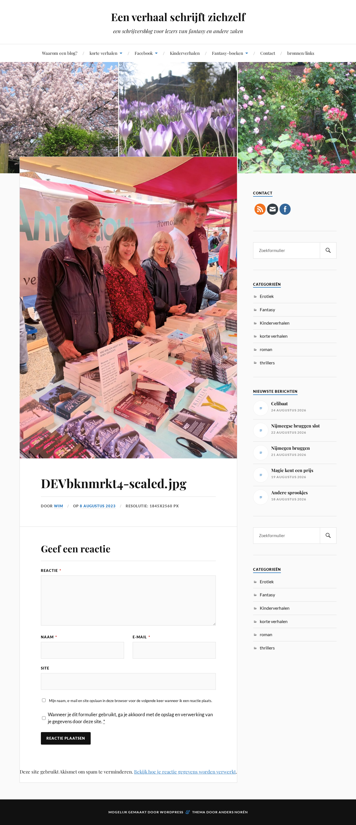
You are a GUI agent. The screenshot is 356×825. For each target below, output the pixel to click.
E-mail (141, 637)
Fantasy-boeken (227, 53)
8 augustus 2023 (98, 506)
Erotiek (267, 296)
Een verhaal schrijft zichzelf (178, 17)
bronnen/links (300, 53)
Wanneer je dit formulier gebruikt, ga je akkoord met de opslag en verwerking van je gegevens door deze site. (130, 718)
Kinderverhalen (185, 53)
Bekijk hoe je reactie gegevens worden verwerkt (185, 772)
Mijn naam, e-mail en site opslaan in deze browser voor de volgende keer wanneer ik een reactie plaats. (130, 700)
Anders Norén (233, 812)
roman (266, 349)
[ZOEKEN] (328, 250)
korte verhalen (103, 53)
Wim (58, 506)
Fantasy (267, 309)
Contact (267, 53)
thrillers (267, 362)
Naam (49, 637)
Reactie (51, 570)
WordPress (171, 812)
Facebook (144, 53)
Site (45, 668)
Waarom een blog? (59, 53)
